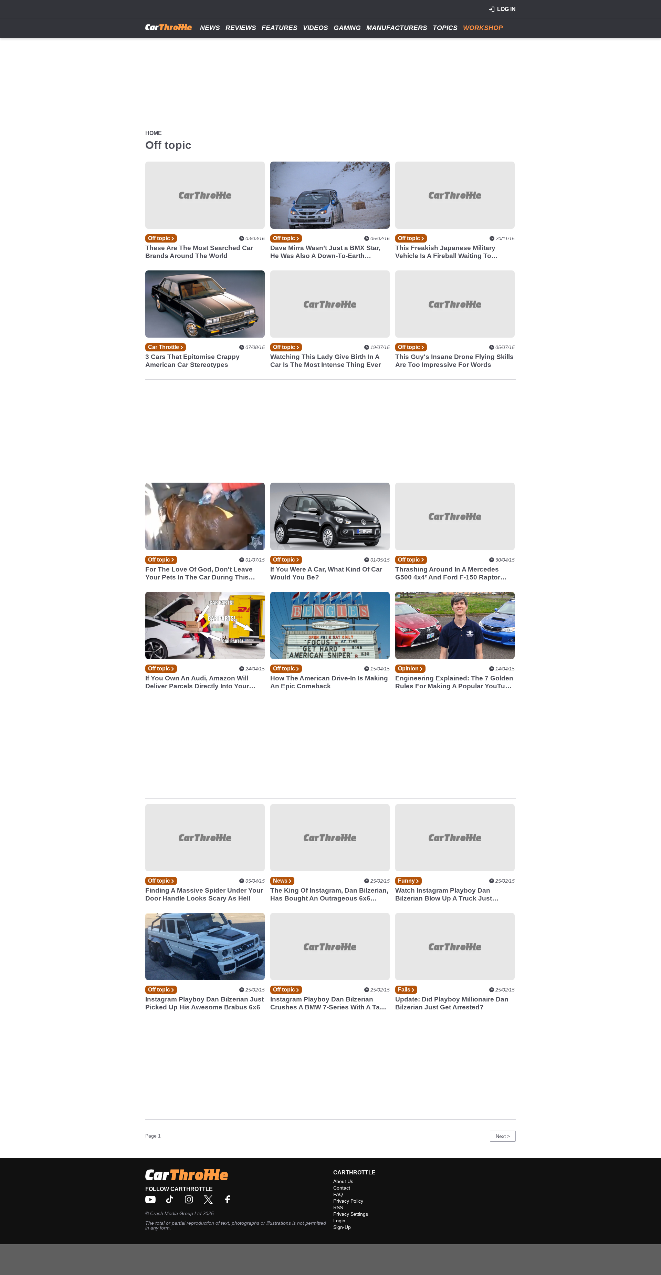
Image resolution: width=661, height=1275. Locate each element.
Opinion (409, 668)
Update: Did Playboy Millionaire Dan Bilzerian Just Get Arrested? (451, 1003)
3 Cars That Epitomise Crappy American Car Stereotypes (192, 360)
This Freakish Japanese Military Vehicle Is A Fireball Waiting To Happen (445, 252)
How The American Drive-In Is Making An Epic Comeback (329, 682)
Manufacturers (396, 27)
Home (153, 133)
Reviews (240, 27)
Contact (341, 1187)
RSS (338, 1207)
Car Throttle (164, 347)
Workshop (483, 27)
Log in (506, 9)
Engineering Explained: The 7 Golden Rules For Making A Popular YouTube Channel (454, 682)
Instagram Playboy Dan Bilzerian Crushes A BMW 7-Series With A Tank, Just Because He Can (329, 1003)
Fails (405, 990)
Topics (445, 27)
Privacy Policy (348, 1201)
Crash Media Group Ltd (175, 1213)
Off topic (159, 238)
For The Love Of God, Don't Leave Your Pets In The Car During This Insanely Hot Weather (199, 573)
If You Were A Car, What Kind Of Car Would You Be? (326, 573)
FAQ (338, 1194)
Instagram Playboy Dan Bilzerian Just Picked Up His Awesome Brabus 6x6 (204, 1003)
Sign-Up (342, 1227)
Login (339, 1220)
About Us (343, 1181)
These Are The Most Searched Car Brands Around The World (199, 251)
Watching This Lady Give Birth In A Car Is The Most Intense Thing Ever (325, 360)
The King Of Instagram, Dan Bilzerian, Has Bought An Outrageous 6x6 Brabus (329, 894)
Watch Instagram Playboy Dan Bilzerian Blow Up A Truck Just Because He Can (443, 894)
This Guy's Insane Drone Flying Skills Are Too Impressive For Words (454, 360)
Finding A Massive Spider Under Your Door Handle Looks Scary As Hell (204, 894)
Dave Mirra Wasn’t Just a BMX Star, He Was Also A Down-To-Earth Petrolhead (325, 252)
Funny (407, 881)
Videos (315, 27)
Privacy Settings (350, 1214)
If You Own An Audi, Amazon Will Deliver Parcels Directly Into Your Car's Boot (197, 682)
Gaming (347, 27)
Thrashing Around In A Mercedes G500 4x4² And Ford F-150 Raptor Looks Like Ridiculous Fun (447, 573)
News (210, 27)
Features (279, 27)
